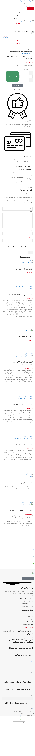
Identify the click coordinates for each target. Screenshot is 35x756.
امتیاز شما (30, 206)
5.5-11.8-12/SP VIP (25, 336)
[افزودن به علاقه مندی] (30, 276)
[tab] (20, 177)
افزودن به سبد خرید (12, 76)
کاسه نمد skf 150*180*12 (23, 405)
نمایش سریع (30, 284)
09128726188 (20, 601)
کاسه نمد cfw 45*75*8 (24, 445)
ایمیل (31, 237)
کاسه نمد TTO (29, 621)
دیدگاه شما (30, 211)
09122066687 (25, 603)
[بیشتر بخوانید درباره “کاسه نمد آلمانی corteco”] (30, 495)
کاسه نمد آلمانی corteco (23, 483)
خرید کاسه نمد (29, 613)
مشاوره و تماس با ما (28, 624)
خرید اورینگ (30, 619)
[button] (30, 280)
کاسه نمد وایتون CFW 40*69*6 (21, 295)
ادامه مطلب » (29, 637)
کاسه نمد (26, 49)
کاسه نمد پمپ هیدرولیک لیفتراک (21, 648)
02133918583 (4, 37)
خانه (31, 49)
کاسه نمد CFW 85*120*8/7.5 (21, 510)
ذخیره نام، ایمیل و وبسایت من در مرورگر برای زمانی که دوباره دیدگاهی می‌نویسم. (19, 247)
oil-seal (27, 172)
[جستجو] (17, 26)
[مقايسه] (30, 266)
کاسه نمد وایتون (15, 172)
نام (31, 230)
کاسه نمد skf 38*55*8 (24, 269)
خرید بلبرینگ (30, 616)
